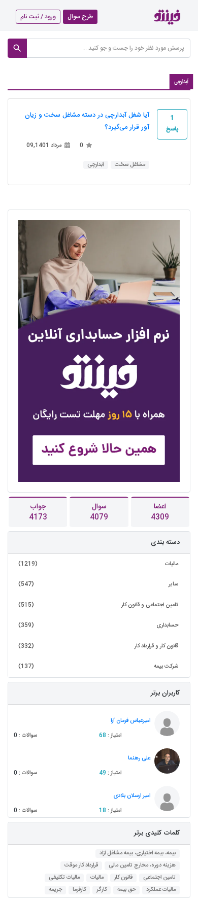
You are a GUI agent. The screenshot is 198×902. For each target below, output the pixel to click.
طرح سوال (80, 17)
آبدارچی (95, 165)
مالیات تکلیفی (64, 878)
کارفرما (79, 890)
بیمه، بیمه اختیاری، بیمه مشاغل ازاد (138, 853)
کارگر (101, 890)
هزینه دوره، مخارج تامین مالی (142, 865)
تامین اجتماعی (159, 878)
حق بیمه (126, 890)
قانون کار (123, 878)
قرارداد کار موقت (81, 865)
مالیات (97, 878)
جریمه (55, 890)
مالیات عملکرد (161, 890)
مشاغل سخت (130, 165)
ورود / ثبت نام (38, 17)
